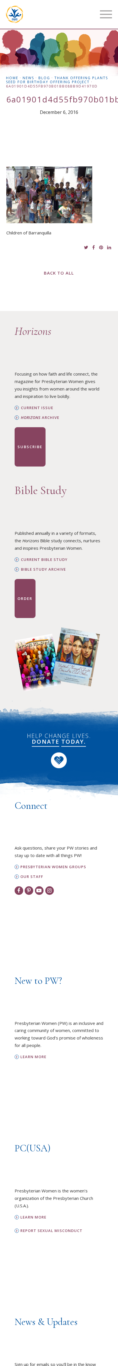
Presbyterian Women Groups (53, 867)
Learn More (33, 1057)
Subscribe (29, 446)
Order (24, 598)
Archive (40, 417)
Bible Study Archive (43, 569)
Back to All (59, 273)
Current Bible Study (44, 559)
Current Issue (37, 408)
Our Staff (31, 877)
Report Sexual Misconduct (51, 1231)
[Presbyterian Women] (14, 14)
